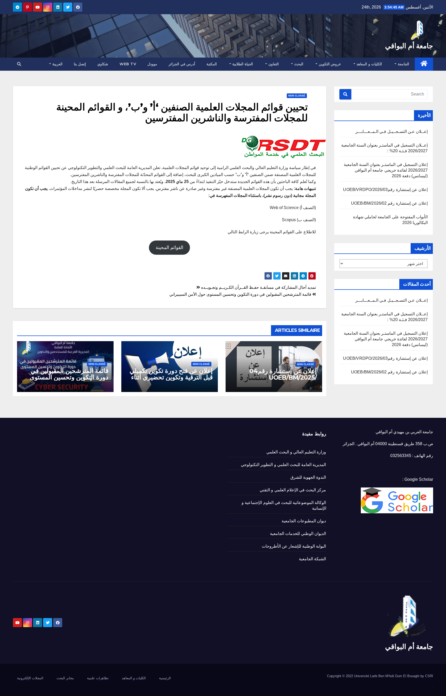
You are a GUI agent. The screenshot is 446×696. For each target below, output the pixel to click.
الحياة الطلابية (242, 64)
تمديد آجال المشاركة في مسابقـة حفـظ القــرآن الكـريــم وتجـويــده (258, 287)
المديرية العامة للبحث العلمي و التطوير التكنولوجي (283, 464)
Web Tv (128, 64)
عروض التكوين (329, 64)
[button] (19, 64)
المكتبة (211, 64)
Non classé (296, 95)
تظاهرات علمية (98, 678)
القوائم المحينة (169, 247)
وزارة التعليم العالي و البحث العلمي (296, 452)
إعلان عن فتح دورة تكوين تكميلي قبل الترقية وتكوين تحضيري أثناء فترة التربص (171, 377)
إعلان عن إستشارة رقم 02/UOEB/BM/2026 (389, 203)
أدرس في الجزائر (182, 64)
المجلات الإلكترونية (30, 678)
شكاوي (102, 64)
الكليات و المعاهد (368, 64)
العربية (56, 64)
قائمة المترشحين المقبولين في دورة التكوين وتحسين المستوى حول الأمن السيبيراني (240, 294)
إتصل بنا (80, 64)
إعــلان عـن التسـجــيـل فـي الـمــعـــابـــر (391, 131)
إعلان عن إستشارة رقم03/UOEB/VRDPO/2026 (385, 189)
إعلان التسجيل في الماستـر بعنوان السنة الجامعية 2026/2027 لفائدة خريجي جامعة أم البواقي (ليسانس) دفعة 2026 (386, 170)
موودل (152, 64)
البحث (298, 64)
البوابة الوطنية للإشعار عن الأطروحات (294, 546)
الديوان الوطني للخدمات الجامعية (298, 533)
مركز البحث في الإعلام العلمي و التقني (293, 490)
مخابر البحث (65, 678)
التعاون (273, 64)
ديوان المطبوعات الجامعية (304, 521)
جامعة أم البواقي (409, 46)
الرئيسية (165, 678)
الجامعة (402, 64)
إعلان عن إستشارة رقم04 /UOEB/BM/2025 (283, 374)
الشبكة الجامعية (312, 559)
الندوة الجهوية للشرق (308, 477)
